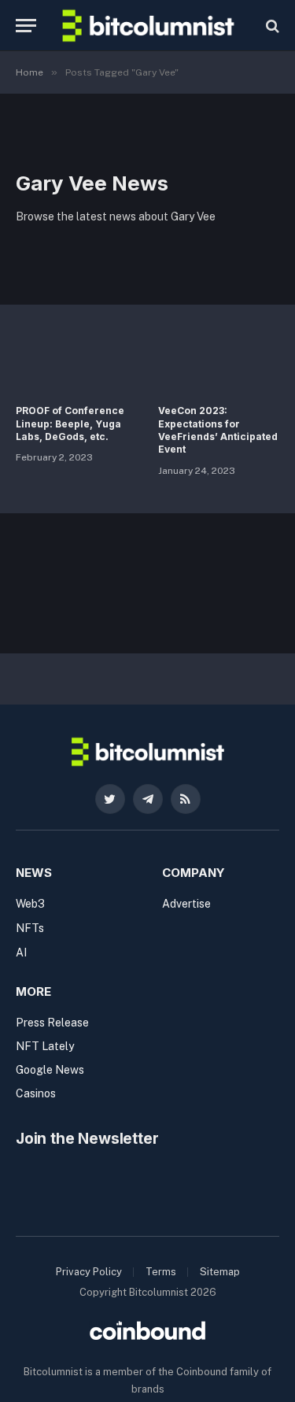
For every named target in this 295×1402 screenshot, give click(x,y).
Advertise (186, 903)
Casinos (36, 1093)
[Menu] (26, 25)
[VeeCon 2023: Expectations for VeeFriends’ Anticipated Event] (219, 358)
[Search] (271, 25)
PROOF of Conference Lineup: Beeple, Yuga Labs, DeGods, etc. (70, 423)
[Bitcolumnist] (148, 25)
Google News (50, 1070)
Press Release (52, 1022)
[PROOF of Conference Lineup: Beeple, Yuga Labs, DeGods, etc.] (77, 358)
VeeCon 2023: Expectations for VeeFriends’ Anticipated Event (218, 430)
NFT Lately (45, 1046)
